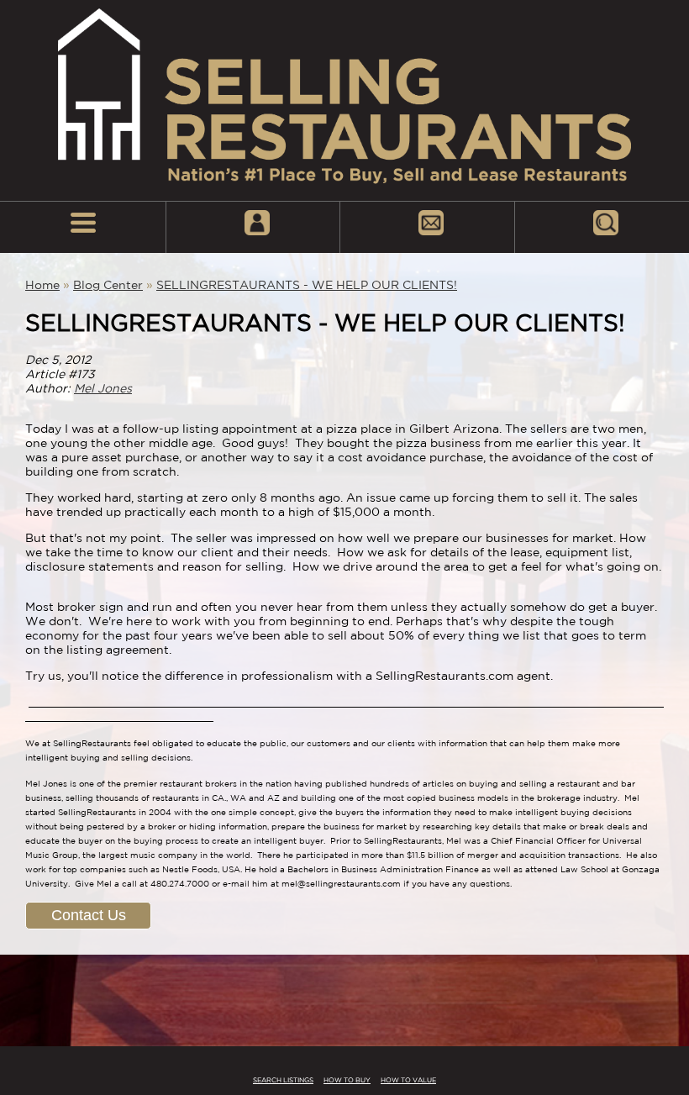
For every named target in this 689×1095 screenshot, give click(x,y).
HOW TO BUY (347, 1080)
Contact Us (88, 915)
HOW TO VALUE (408, 1080)
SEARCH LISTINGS (283, 1080)
